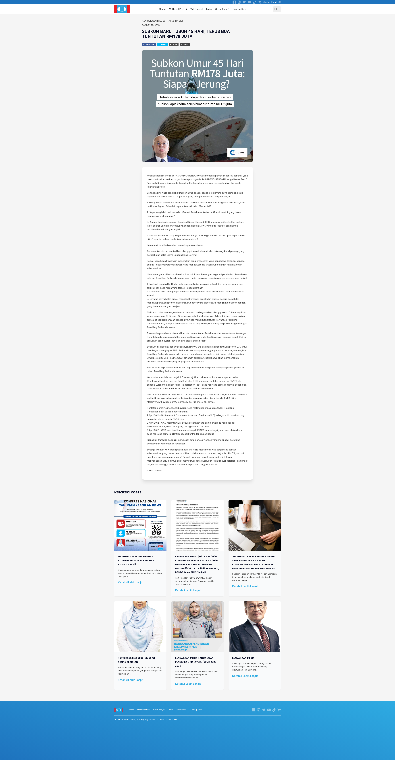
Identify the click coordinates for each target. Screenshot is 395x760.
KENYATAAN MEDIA (243, 658)
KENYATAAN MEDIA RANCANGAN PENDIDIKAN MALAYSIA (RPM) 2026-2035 (196, 661)
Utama (162, 9)
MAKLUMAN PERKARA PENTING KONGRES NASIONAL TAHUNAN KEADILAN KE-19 (136, 560)
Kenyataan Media (153, 20)
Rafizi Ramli (175, 20)
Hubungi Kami (239, 9)
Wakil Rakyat (196, 9)
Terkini (209, 9)
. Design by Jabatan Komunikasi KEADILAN (145, 719)
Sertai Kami (221, 9)
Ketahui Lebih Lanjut (130, 582)
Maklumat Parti (176, 9)
